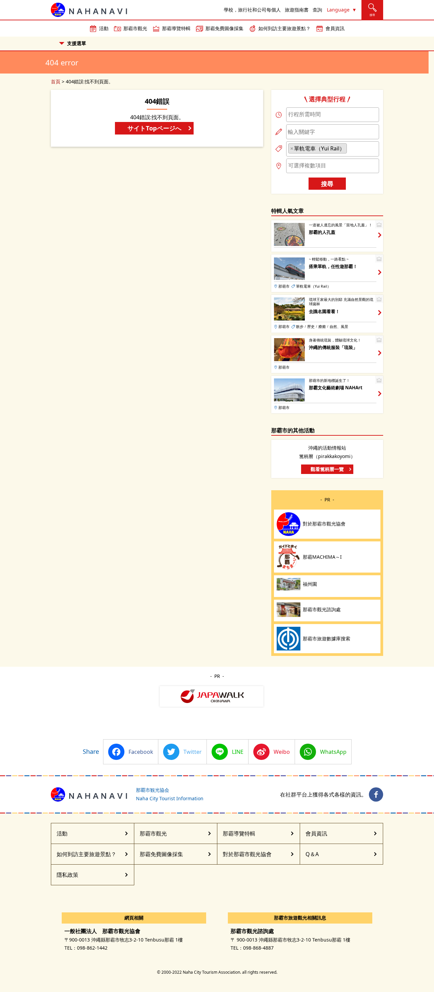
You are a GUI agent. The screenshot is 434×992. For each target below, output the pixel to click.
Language (338, 9)
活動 (103, 28)
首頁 (55, 81)
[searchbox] (332, 114)
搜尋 (327, 183)
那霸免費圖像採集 (224, 28)
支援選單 (76, 43)
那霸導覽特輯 (176, 28)
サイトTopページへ (154, 128)
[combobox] (332, 114)
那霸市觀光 (135, 28)
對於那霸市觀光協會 (247, 854)
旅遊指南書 (297, 9)
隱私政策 (67, 875)
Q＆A (312, 854)
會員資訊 (335, 28)
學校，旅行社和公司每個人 (252, 9)
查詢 (317, 9)
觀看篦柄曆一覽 (327, 469)
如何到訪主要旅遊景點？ (284, 28)
